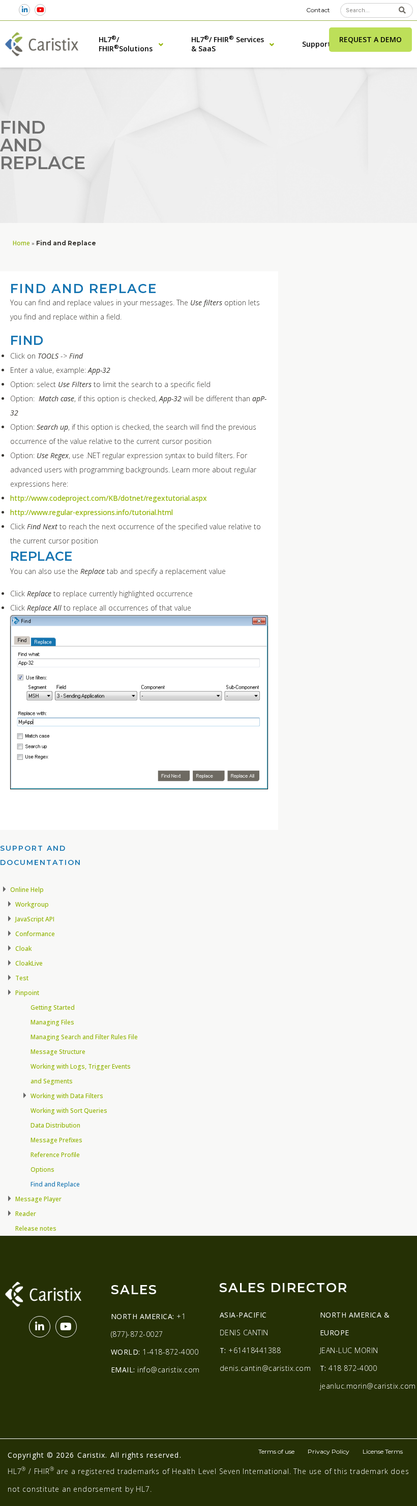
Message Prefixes (56, 1140)
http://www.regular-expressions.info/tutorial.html (91, 512)
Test (21, 978)
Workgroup (32, 904)
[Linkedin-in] (24, 10)
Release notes (35, 1228)
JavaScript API (34, 919)
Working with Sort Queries (69, 1110)
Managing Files (52, 1022)
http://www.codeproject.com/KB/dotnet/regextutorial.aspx (108, 498)
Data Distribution (55, 1125)
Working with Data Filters (67, 1096)
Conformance (35, 934)
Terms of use (276, 1451)
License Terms (383, 1451)
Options (42, 1169)
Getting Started (53, 1007)
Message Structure (58, 1051)
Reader (25, 1213)
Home (21, 243)
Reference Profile (55, 1154)
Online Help (27, 889)
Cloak (23, 948)
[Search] (402, 10)
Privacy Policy (328, 1451)
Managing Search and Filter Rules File (84, 1037)
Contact (318, 10)
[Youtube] (40, 10)
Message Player (38, 1199)
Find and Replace (55, 1184)
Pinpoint (27, 992)
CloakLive (29, 963)
